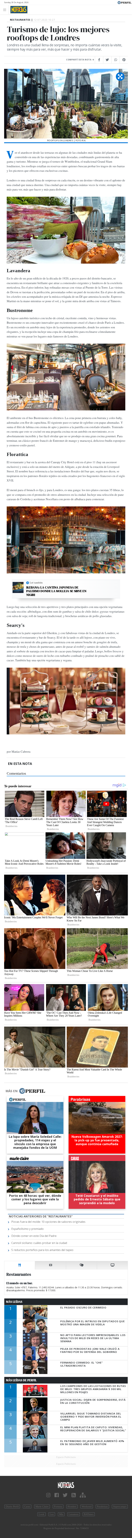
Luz (52, 1514)
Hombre (72, 1506)
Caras (27, 1506)
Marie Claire (42, 1506)
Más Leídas (14, 1302)
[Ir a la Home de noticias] (66, 1485)
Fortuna (58, 1506)
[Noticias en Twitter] (65, 1495)
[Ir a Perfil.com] (124, 2)
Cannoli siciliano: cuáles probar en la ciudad (39, 1243)
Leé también (36, 582)
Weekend (87, 1506)
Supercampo (119, 1506)
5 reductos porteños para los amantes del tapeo (42, 1250)
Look (41, 1514)
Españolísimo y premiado (27, 1229)
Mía (61, 1514)
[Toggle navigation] (5, 9)
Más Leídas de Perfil (21, 1380)
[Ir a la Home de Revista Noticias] (18, 9)
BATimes (89, 1514)
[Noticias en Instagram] (48, 1495)
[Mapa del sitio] (83, 1495)
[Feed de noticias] (74, 1495)
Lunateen (74, 1514)
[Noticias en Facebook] (56, 1495)
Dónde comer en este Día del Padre (34, 1236)
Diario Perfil (12, 1506)
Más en (12, 1091)
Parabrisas (102, 1506)
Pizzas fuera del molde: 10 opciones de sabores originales (48, 1222)
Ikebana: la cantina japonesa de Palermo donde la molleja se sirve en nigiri (56, 591)
